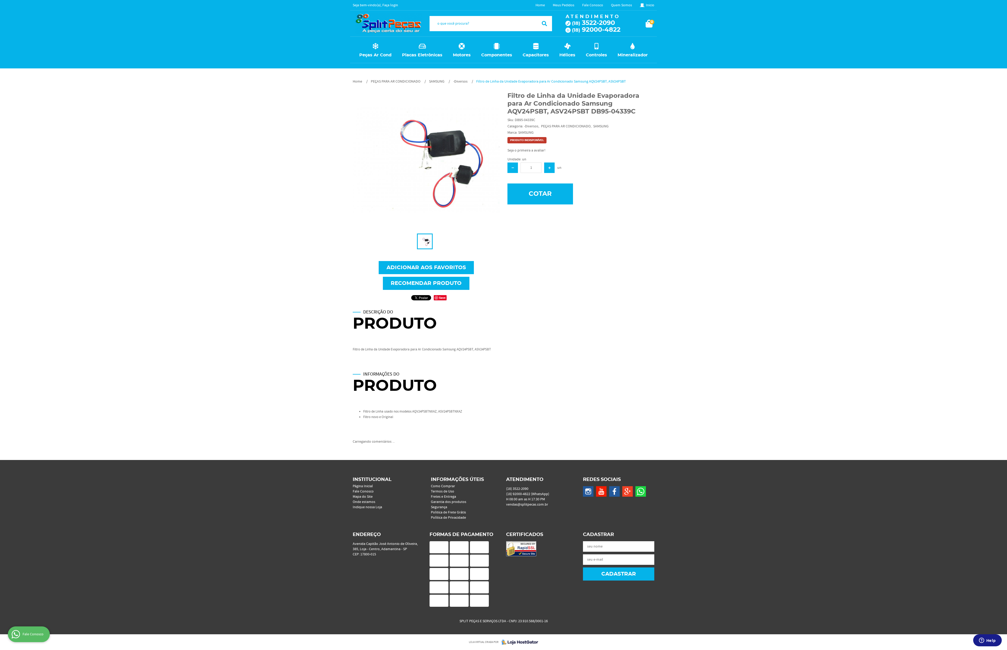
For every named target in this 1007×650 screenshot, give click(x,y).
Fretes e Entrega (443, 496)
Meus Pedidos (563, 5)
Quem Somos (621, 5)
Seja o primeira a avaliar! (526, 150)
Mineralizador (633, 55)
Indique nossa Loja (367, 507)
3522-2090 (593, 23)
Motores (462, 55)
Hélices (567, 55)
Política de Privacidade (448, 517)
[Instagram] (588, 491)
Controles (596, 55)
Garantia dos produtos (448, 502)
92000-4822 (596, 30)
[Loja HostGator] (518, 642)
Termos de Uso (442, 491)
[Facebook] (614, 491)
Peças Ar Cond (375, 55)
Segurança (439, 507)
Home (540, 5)
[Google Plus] (627, 491)
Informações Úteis (457, 479)
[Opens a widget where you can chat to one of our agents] (987, 640)
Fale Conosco (592, 5)
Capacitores (536, 55)
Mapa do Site (363, 496)
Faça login (390, 5)
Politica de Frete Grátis (448, 512)
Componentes (496, 55)
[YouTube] (601, 491)
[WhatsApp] (640, 491)
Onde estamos (364, 502)
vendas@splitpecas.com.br (527, 504)
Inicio (650, 5)
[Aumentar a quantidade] (549, 167)
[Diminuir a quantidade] (512, 167)
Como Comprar (443, 486)
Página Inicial (363, 486)
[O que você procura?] (544, 23)
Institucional (372, 479)
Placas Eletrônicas (422, 55)
